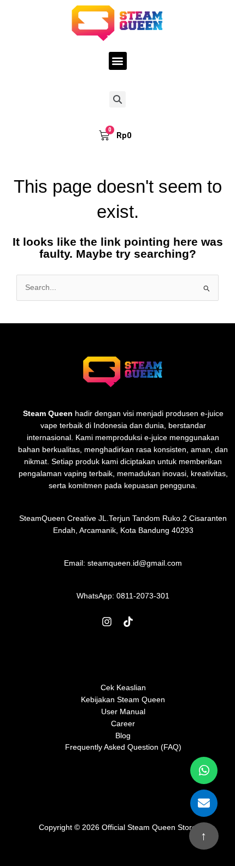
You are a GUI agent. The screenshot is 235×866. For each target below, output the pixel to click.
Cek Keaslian (123, 688)
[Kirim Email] (204, 803)
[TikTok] (128, 621)
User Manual (123, 712)
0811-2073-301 (142, 596)
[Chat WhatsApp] (204, 770)
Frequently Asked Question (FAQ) (123, 747)
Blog (123, 736)
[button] (118, 61)
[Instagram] (107, 621)
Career (123, 724)
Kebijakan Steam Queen (123, 700)
